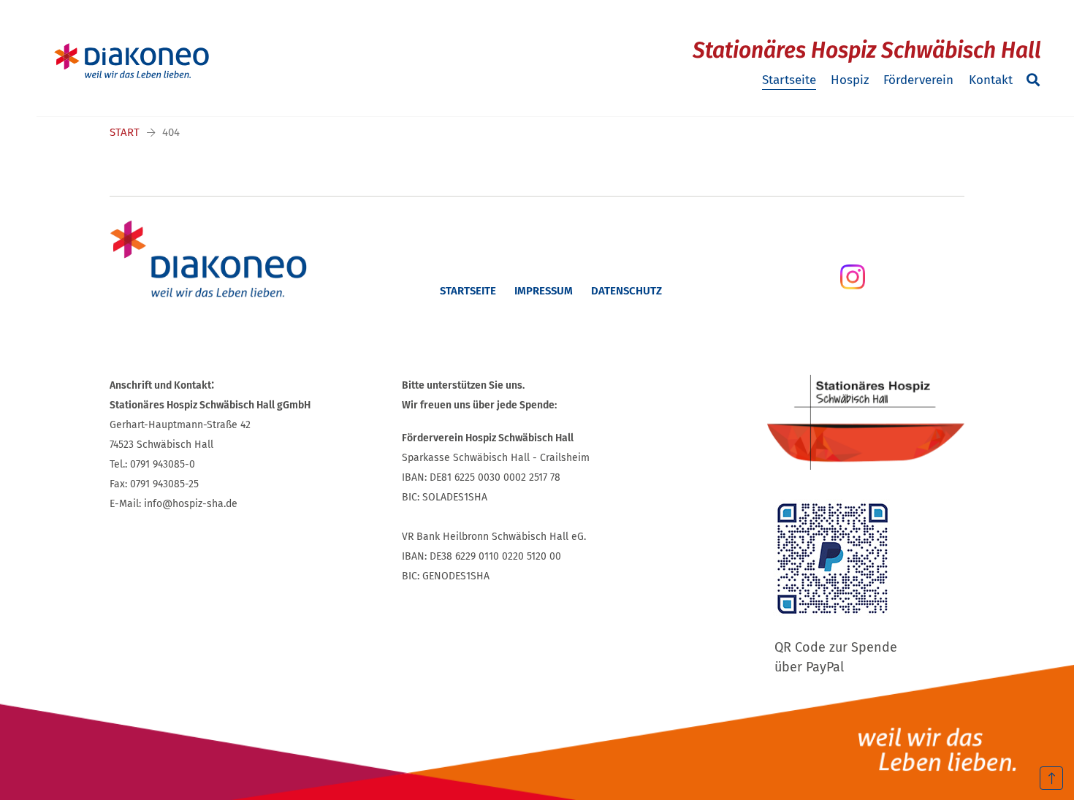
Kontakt (991, 80)
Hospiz (850, 80)
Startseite (789, 80)
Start (125, 132)
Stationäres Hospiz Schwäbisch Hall (867, 50)
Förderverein (918, 80)
